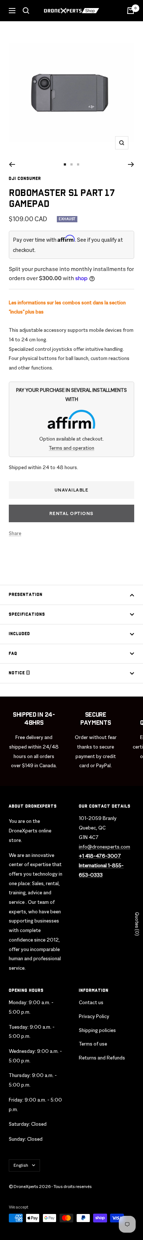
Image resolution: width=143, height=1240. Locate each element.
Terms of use (93, 1043)
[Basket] (130, 10)
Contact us (91, 1002)
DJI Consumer (25, 179)
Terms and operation (71, 448)
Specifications (27, 614)
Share (15, 533)
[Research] (26, 10)
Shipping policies (97, 1030)
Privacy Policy (94, 1016)
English (21, 1165)
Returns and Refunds (102, 1057)
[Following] (131, 164)
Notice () (19, 673)
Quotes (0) (137, 924)
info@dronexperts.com (104, 846)
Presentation (26, 595)
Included (19, 634)
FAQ (13, 653)
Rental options (72, 513)
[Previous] (12, 164)
